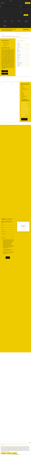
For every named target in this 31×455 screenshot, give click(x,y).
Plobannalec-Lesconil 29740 (10, 35)
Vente (2, 35)
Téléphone (3, 231)
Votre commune (4, 233)
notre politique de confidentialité (14, 451)
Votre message (4, 237)
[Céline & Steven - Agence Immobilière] (16, 3)
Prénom (3, 224)
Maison (5, 35)
